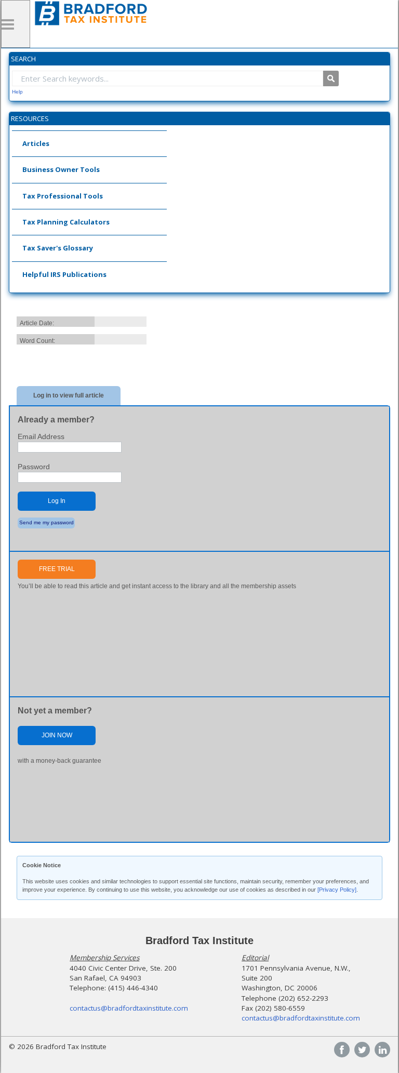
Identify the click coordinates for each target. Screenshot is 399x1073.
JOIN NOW (57, 735)
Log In (56, 501)
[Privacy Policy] (336, 889)
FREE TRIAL (57, 569)
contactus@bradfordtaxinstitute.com (129, 1008)
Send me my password (46, 522)
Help (17, 92)
